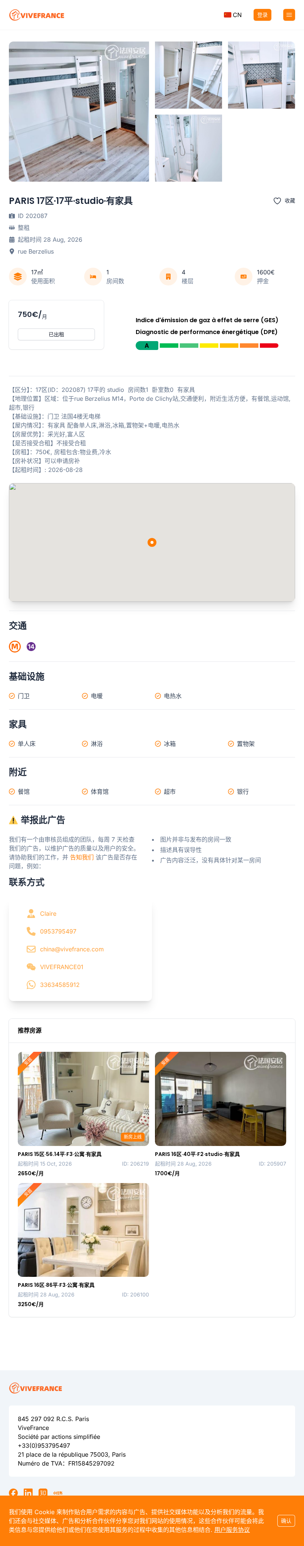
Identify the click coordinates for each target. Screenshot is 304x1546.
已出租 (56, 334)
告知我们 (82, 857)
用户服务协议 (232, 1529)
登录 (262, 14)
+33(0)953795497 (44, 1445)
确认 (286, 1520)
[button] (233, 14)
